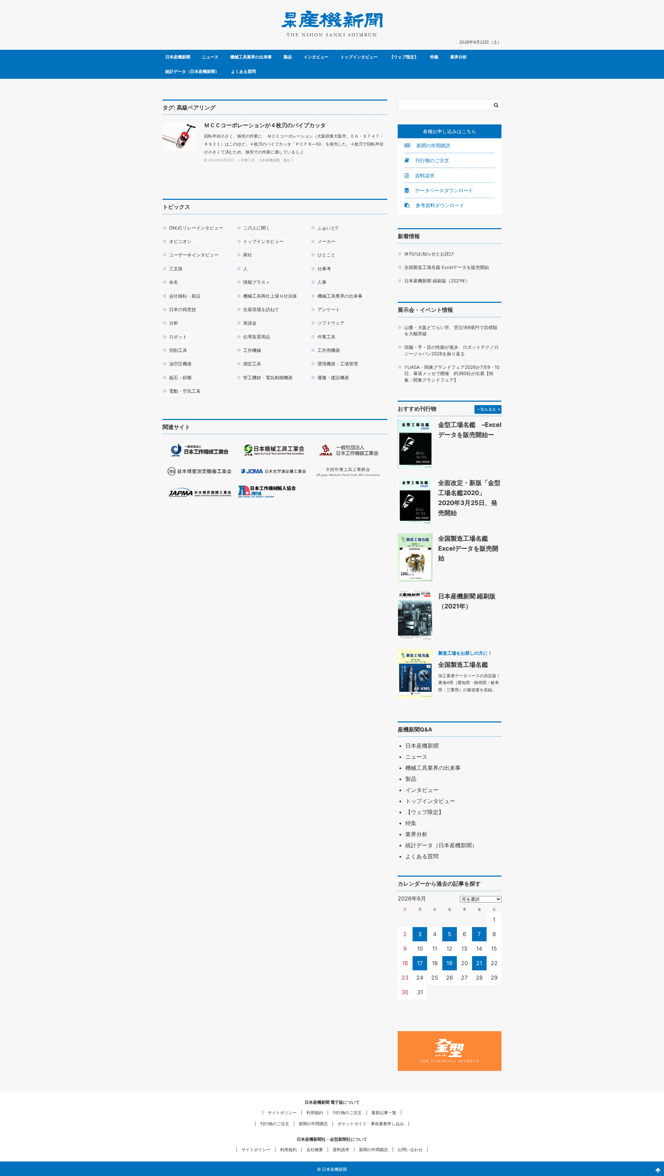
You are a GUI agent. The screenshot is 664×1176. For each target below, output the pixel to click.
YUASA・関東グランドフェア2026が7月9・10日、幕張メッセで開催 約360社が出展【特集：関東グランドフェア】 (451, 373)
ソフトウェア (330, 323)
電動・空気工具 (185, 391)
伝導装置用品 (256, 336)
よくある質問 (243, 71)
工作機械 (252, 350)
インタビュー (316, 56)
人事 (321, 282)
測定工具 (252, 363)
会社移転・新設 (185, 296)
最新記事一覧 (383, 1112)
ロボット (178, 336)
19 (449, 963)
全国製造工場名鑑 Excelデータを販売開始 (446, 267)
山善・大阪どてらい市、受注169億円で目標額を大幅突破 (450, 330)
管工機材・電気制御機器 (268, 377)
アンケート (328, 309)
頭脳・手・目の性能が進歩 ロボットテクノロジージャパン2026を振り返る (451, 350)
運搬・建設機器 (333, 377)
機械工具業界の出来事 (251, 56)
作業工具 (248, 160)
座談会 (250, 323)
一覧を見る (486, 409)
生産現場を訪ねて (261, 309)
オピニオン (180, 241)
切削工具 (178, 350)
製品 (288, 56)
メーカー (326, 241)
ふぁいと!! (327, 228)
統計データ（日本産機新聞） (192, 71)
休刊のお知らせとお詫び (429, 253)
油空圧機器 (180, 363)
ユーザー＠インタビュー (194, 255)
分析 (173, 323)
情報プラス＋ (256, 282)
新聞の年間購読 (432, 145)
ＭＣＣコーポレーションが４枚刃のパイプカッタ (265, 125)
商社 (247, 255)
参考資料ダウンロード (439, 205)
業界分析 (458, 56)
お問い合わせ (410, 1149)
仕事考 (324, 268)
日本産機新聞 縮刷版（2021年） (437, 280)
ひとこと (326, 255)
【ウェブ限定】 (403, 56)
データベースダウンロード (443, 190)
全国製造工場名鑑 (463, 664)
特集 (434, 56)
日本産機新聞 (177, 56)
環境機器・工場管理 (337, 363)
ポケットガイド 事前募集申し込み (371, 1123)
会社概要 (314, 1149)
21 (479, 963)
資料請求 (424, 175)
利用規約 (314, 1112)
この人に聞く (256, 228)
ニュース (210, 56)
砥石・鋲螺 (180, 377)
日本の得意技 (182, 309)
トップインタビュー (359, 56)
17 (420, 963)
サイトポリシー (282, 1112)
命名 (173, 282)
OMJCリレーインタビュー (196, 228)
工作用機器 (328, 350)
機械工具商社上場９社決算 (270, 296)
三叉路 (176, 268)
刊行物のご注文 (431, 160)
